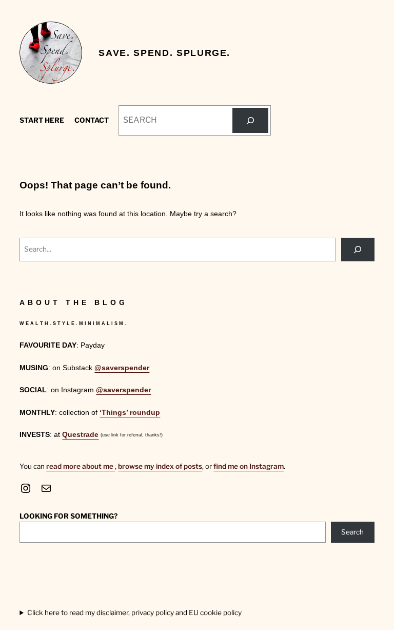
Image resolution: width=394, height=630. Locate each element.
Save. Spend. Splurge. (164, 52)
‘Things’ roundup (130, 412)
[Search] (250, 120)
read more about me (80, 466)
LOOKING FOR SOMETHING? (68, 516)
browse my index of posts (160, 466)
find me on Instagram (248, 466)
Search (352, 532)
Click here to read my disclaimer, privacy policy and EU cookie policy (134, 612)
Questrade (80, 434)
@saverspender (121, 368)
